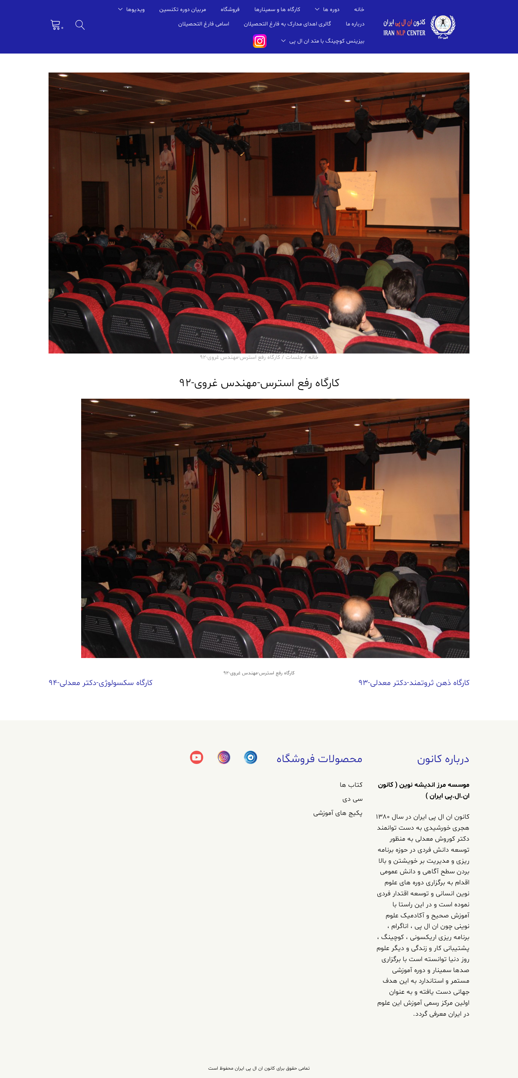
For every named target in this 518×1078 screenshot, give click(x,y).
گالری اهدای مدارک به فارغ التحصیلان (287, 24)
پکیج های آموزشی (338, 813)
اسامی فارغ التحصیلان (203, 24)
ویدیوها (135, 10)
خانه (359, 10)
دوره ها (331, 10)
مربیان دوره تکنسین (182, 10)
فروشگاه (230, 10)
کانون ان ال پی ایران (254, 1068)
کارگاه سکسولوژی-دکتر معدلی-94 (100, 683)
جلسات (294, 357)
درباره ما (355, 24)
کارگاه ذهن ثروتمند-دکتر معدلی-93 (413, 683)
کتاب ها (351, 785)
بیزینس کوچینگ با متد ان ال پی (326, 41)
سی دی (352, 799)
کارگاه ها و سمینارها (277, 10)
